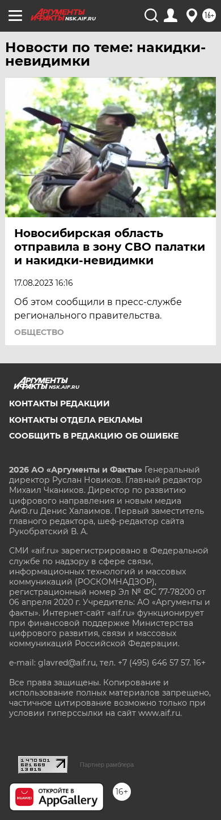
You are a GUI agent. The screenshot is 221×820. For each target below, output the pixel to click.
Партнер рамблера (107, 764)
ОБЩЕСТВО (39, 332)
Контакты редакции (59, 403)
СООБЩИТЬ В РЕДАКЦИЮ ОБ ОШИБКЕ (93, 436)
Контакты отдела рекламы (75, 420)
